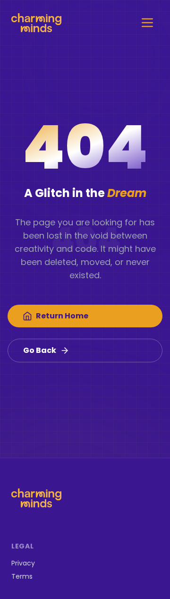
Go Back (39, 350)
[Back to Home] (36, 22)
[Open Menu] (147, 22)
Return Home (62, 315)
